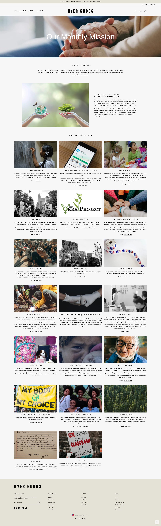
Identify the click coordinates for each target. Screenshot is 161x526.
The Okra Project (72, 224)
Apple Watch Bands (119, 502)
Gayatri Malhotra (38, 422)
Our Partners (84, 502)
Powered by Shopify (80, 518)
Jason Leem (128, 426)
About (41, 11)
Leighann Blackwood (82, 426)
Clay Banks (38, 280)
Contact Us (84, 504)
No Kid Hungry (132, 177)
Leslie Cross (38, 234)
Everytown (75, 465)
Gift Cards (117, 507)
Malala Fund (50, 173)
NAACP (26, 224)
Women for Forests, (33, 319)
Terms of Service (52, 509)
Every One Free (43, 370)
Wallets (117, 499)
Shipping (50, 497)
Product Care (51, 504)
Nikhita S (38, 180)
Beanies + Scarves (119, 504)
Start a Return (51, 502)
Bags (116, 497)
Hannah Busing (128, 234)
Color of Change (64, 271)
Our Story (84, 497)
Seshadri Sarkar (128, 380)
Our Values (84, 499)
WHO (63, 173)
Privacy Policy (51, 507)
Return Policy (51, 499)
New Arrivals (20, 11)
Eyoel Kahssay (38, 331)
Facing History (109, 317)
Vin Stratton (83, 276)
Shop (31, 11)
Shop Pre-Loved (118, 509)
